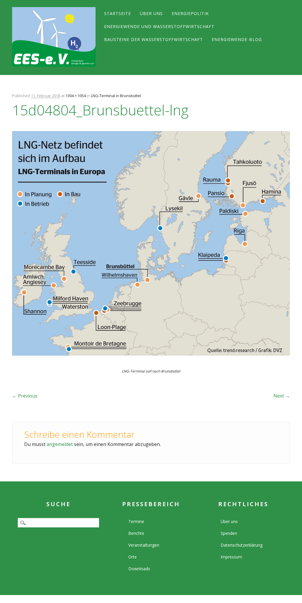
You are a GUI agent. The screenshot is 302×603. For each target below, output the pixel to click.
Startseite (117, 13)
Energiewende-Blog (237, 39)
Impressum (231, 557)
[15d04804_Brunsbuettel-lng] (151, 361)
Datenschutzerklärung (241, 545)
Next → (281, 396)
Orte (132, 557)
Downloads (139, 568)
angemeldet (60, 444)
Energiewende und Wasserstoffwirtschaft (159, 26)
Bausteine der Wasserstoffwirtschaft (153, 39)
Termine (136, 521)
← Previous (24, 396)
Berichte (136, 533)
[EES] (54, 37)
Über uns (151, 13)
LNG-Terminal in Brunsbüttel (116, 95)
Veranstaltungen (143, 545)
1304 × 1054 (75, 95)
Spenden (229, 533)
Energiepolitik (190, 13)
